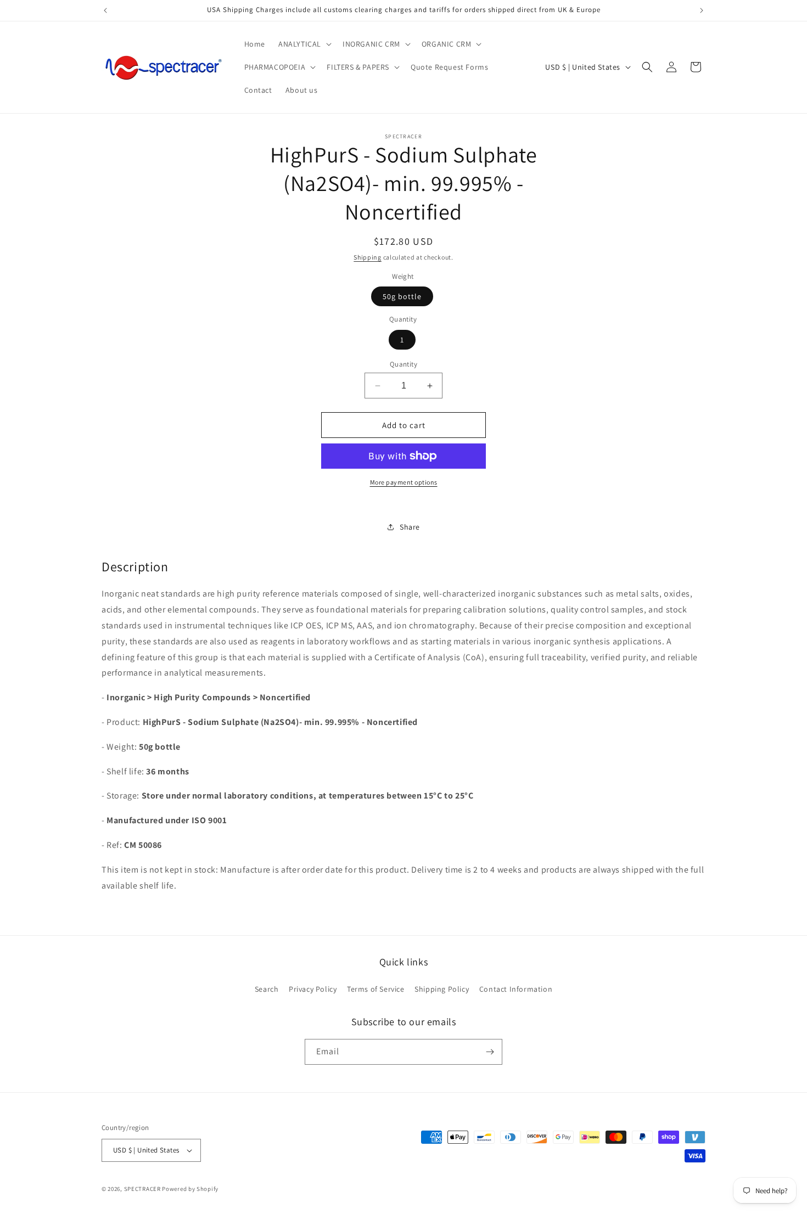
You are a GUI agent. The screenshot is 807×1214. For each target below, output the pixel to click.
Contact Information (515, 989)
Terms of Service (376, 989)
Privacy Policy (313, 989)
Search (267, 989)
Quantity (403, 364)
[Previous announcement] (105, 10)
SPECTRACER (142, 1189)
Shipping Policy (441, 989)
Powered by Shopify (190, 1189)
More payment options (404, 482)
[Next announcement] (702, 10)
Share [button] (410, 527)
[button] (304, 43)
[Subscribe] (490, 1052)
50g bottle (402, 296)
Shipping (368, 257)
